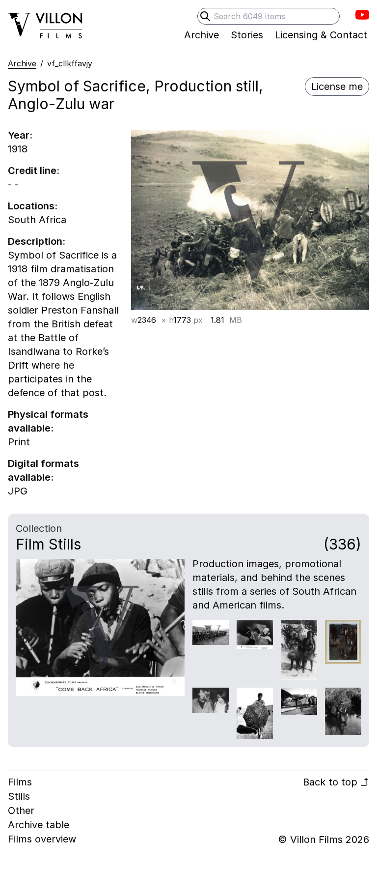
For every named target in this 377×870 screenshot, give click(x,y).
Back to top (336, 782)
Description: (36, 241)
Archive (22, 63)
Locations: (32, 206)
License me (337, 86)
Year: (20, 135)
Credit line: (33, 170)
